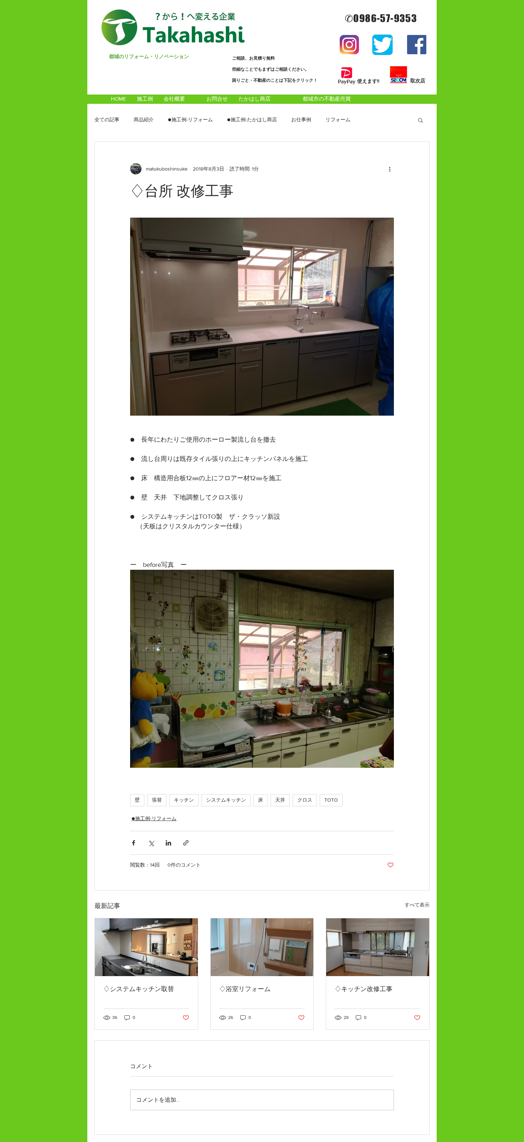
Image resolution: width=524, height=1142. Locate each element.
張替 (157, 800)
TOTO (331, 800)
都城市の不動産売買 (327, 99)
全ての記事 (106, 119)
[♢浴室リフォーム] (262, 947)
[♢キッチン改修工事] (377, 947)
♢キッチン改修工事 (363, 989)
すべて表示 (417, 905)
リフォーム (337, 119)
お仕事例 (301, 119)
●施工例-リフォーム (190, 119)
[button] (420, 120)
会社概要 (177, 99)
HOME (118, 99)
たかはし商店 (254, 99)
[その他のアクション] (389, 168)
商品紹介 (144, 119)
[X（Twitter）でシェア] (151, 842)
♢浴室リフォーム (245, 989)
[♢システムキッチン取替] (146, 947)
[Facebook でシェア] (133, 842)
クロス (304, 800)
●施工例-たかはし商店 (252, 119)
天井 (280, 800)
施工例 (145, 99)
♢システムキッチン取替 (138, 989)
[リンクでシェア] (186, 842)
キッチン (184, 800)
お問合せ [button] (219, 99)
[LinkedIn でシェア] (168, 842)
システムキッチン (226, 800)
